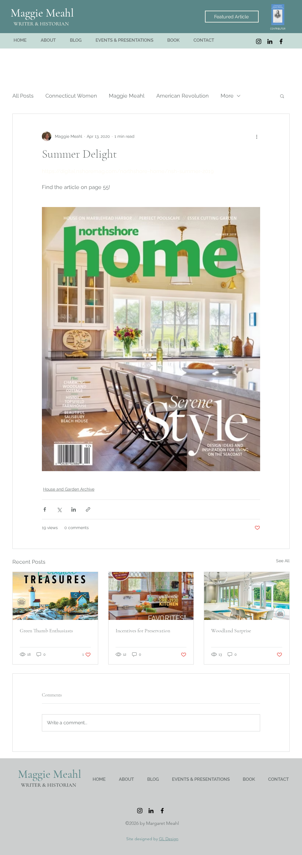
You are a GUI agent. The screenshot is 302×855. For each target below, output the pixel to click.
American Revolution (182, 96)
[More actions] (256, 136)
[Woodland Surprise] (246, 596)
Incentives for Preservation (143, 630)
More (227, 96)
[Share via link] (88, 509)
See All (283, 560)
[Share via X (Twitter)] (59, 509)
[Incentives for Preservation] (151, 596)
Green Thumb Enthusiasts (46, 630)
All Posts (23, 96)
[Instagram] (258, 41)
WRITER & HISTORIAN (41, 23)
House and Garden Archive (68, 489)
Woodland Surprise (231, 630)
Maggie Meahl (42, 13)
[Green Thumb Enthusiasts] (55, 596)
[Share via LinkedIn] (73, 509)
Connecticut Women (71, 96)
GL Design (168, 838)
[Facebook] (281, 41)
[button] (282, 95)
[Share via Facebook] (44, 509)
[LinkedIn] (269, 41)
